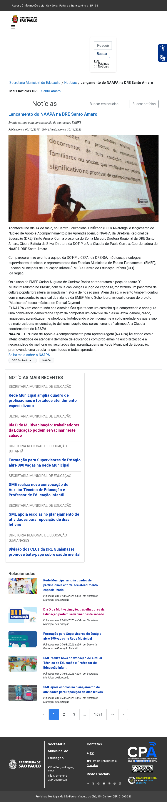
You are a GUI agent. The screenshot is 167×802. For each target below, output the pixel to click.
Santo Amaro (51, 91)
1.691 (98, 714)
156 (92, 753)
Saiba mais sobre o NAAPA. (29, 355)
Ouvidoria (52, 5)
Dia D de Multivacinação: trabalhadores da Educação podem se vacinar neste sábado (44, 430)
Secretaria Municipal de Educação (34, 83)
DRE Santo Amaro (22, 360)
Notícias (103, 66)
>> (112, 714)
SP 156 (94, 5)
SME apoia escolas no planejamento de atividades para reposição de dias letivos (44, 519)
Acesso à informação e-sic (28, 5)
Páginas (103, 63)
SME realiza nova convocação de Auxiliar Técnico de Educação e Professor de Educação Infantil (38, 489)
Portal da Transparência (73, 5)
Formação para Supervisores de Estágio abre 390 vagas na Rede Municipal (45, 462)
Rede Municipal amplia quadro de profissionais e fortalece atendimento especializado (43, 400)
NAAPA (46, 360)
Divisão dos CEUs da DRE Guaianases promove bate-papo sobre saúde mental (44, 552)
